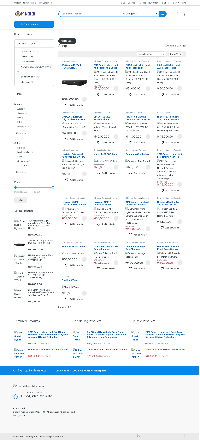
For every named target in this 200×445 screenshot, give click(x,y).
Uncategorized (163, 113)
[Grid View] (62, 54)
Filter (20, 200)
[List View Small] (75, 54)
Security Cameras (31, 76)
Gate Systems (140, 150)
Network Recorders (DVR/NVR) (70, 62)
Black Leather (23, 152)
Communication (100, 150)
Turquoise (22, 165)
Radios (110, 150)
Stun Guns (66, 276)
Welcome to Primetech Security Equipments (33, 3)
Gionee (20, 113)
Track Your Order (150, 3)
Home (17, 34)
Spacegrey (22, 161)
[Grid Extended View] (66, 54)
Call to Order (67, 41)
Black (20, 147)
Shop (166, 3)
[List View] (71, 54)
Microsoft (21, 126)
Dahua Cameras (100, 242)
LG (18, 122)
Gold (19, 156)
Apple (20, 109)
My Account (180, 3)
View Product (83, 99)
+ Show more (20, 133)
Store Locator (129, 3)
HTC (19, 117)
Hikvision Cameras (101, 61)
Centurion (129, 150)
